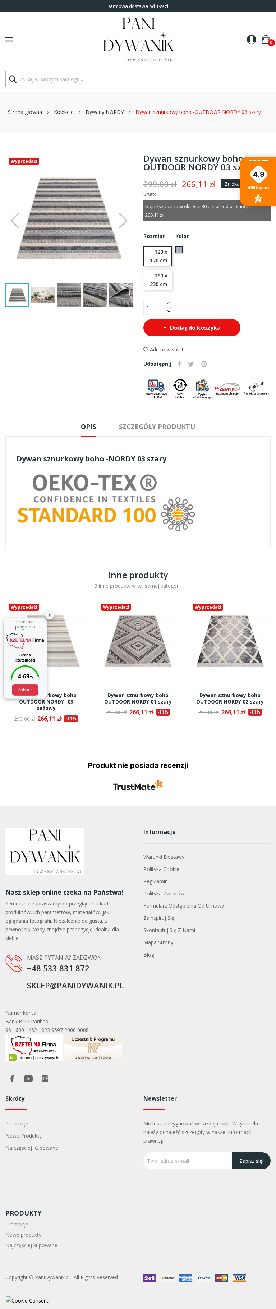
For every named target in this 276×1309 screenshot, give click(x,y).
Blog (148, 954)
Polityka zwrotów (163, 893)
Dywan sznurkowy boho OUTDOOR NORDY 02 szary (230, 698)
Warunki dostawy (163, 856)
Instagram (44, 1078)
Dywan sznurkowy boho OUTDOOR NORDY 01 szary (138, 698)
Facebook (11, 1078)
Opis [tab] (88, 426)
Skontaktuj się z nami (169, 930)
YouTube (28, 1078)
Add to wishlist (167, 349)
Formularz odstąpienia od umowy (183, 905)
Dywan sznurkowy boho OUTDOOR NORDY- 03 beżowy (46, 701)
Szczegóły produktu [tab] (157, 426)
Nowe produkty (23, 1135)
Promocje (16, 1123)
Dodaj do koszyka (195, 328)
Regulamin (155, 881)
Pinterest (204, 364)
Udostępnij (179, 364)
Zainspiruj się (158, 917)
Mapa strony (158, 942)
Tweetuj (191, 364)
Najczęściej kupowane (31, 1147)
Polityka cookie (161, 869)
